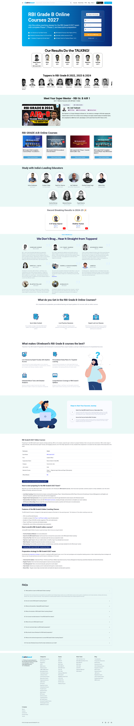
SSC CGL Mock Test (80, 659)
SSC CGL (60, 669)
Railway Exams (43, 667)
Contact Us (24, 712)
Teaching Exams (43, 697)
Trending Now (98, 659)
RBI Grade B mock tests (50, 499)
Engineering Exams (44, 680)
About (23, 709)
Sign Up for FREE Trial (93, 34)
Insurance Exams (98, 664)
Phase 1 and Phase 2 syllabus (41, 518)
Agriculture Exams (44, 678)
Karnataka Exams (44, 671)
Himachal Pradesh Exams (45, 701)
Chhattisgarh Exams (44, 702)
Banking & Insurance (44, 659)
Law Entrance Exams (44, 676)
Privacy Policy (25, 714)
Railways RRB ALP (80, 669)
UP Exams (42, 683)
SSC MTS (78, 667)
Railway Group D (61, 683)
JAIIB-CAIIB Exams (44, 669)
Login (96, 38)
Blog (89, 2)
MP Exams (42, 694)
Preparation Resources (100, 660)
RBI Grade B (60, 674)
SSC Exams (42, 660)
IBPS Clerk (60, 664)
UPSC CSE (60, 678)
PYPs (86, 2)
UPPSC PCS (61, 680)
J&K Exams (42, 681)
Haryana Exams (43, 690)
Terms (23, 716)
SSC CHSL (60, 671)
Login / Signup (108, 2)
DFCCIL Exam (61, 681)
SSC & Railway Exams (99, 666)
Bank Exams (97, 662)
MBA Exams (43, 666)
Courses (75, 2)
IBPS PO (60, 660)
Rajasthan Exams (44, 685)
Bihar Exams (43, 692)
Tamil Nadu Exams (44, 673)
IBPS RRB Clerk (61, 667)
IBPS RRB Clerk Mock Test (82, 660)
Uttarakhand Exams (44, 687)
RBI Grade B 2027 (50, 454)
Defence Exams (43, 695)
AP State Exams (43, 699)
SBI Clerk (60, 662)
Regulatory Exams (99, 667)
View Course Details (32, 157)
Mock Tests (80, 2)
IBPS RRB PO (61, 666)
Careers (23, 711)
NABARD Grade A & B (63, 676)
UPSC (41, 664)
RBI (47, 474)
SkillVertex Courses (44, 704)
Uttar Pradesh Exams (99, 676)
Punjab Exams (43, 688)
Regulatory (42, 662)
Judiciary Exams (43, 674)
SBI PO (59, 659)
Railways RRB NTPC (62, 673)
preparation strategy (34, 554)
